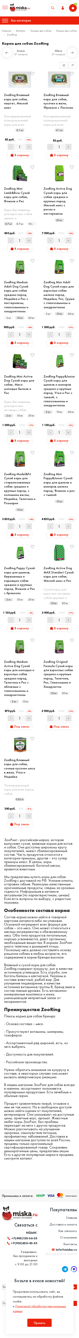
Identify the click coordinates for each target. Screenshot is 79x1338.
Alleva (58, 51)
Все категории (21, 20)
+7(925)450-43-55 (24, 1243)
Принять (39, 1323)
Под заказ (21, 726)
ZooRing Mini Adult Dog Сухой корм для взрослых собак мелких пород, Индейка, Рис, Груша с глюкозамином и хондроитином (59, 294)
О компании (68, 1237)
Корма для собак (66, 30)
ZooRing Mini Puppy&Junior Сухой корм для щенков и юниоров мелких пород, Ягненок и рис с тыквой (59, 484)
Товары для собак (40, 30)
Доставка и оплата (63, 1224)
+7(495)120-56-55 (24, 1238)
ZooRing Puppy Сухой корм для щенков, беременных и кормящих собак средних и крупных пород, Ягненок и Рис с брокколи (19, 580)
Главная (6, 30)
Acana (21, 51)
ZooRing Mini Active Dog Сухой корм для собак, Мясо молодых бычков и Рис (19, 384)
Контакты (70, 1244)
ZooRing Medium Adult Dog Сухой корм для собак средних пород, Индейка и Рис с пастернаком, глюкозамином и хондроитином (16, 296)
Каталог (20, 30)
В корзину (22, 155)
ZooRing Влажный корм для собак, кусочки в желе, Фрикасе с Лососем (58, 101)
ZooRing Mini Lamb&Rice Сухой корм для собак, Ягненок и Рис (17, 194)
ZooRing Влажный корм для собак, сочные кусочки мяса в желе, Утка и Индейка (19, 768)
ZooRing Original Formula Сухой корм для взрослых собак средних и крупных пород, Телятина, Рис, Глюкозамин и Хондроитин (58, 674)
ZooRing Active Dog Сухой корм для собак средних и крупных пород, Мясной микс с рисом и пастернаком (58, 200)
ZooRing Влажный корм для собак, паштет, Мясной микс (16, 101)
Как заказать (67, 1231)
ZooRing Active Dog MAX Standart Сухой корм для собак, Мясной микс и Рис (59, 574)
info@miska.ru (66, 1250)
